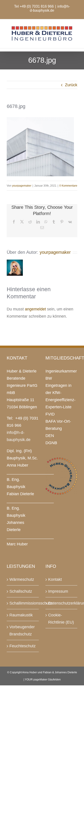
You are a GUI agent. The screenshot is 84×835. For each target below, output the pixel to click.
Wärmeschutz (21, 579)
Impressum (58, 591)
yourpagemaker (21, 185)
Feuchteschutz (22, 646)
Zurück (71, 85)
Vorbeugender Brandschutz (22, 630)
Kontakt (55, 579)
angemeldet (35, 309)
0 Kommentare (68, 185)
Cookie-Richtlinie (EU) (61, 618)
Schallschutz (20, 591)
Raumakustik (21, 615)
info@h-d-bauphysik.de (50, 8)
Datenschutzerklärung (61, 603)
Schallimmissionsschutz (23, 603)
